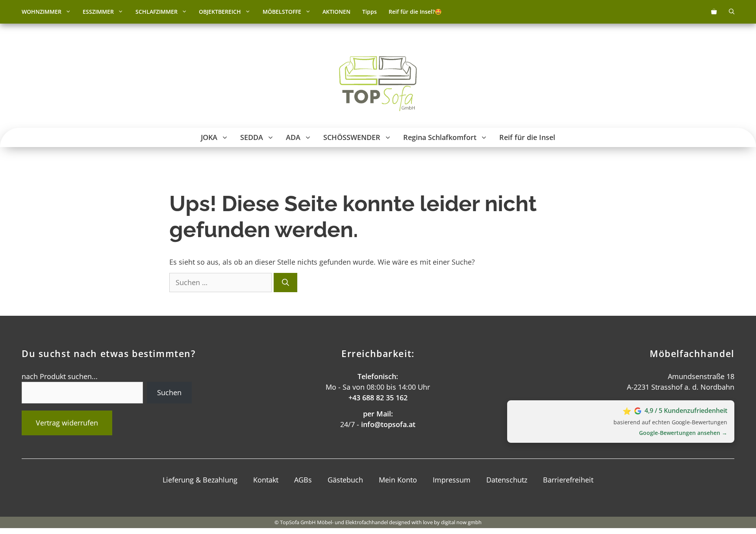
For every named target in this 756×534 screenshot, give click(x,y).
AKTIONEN (336, 11)
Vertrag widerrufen (67, 422)
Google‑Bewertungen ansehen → (683, 432)
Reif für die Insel (527, 137)
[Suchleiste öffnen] (731, 12)
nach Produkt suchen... (60, 376)
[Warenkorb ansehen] (714, 12)
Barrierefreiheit (568, 479)
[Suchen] (285, 282)
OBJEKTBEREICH (220, 11)
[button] (69, 12)
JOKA (209, 137)
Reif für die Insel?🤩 (415, 11)
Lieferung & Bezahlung (200, 479)
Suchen (169, 392)
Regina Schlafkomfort (439, 137)
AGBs (303, 479)
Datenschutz (506, 479)
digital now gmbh (461, 522)
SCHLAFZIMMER (156, 11)
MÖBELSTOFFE (282, 11)
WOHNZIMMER (41, 11)
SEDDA (251, 137)
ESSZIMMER (98, 11)
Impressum (452, 479)
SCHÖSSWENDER (351, 137)
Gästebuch (345, 479)
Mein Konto (398, 479)
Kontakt (265, 479)
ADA (293, 137)
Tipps (369, 11)
